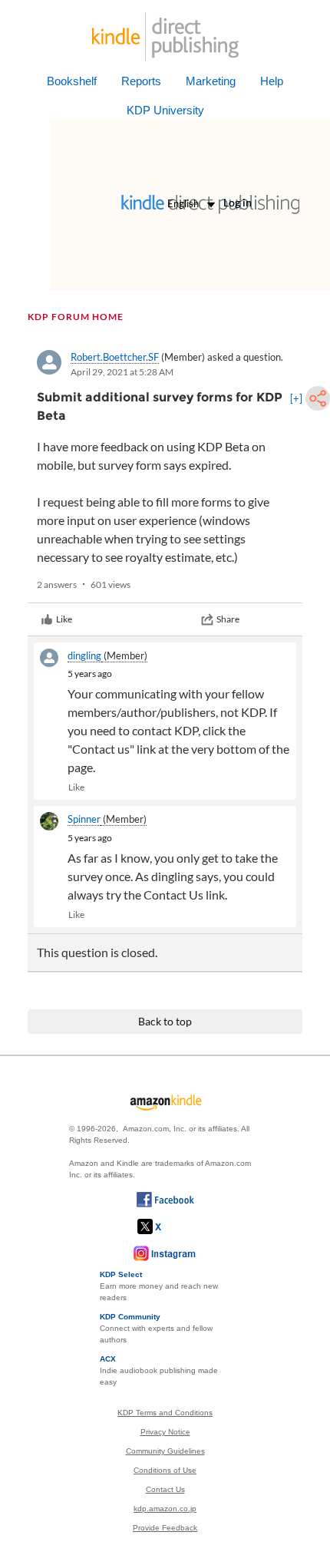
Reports (141, 80)
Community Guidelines (165, 1451)
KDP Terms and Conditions (165, 1412)
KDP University (165, 110)
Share (227, 619)
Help (271, 80)
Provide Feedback (165, 1528)
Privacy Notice (165, 1432)
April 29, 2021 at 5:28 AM (122, 372)
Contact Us (165, 1489)
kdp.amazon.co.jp (165, 1508)
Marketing (211, 80)
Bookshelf (72, 80)
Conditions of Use (165, 1470)
